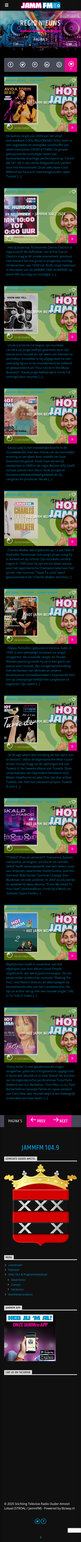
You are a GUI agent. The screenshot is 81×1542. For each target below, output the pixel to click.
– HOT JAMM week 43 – (41, 1033)
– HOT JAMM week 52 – (41, 312)
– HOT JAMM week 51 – (41, 414)
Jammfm (19, 125)
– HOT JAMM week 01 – (41, 102)
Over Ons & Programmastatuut (27, 1274)
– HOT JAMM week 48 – (41, 517)
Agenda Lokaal (16, 80)
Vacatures (17, 1289)
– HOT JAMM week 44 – (41, 931)
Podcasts (13, 1269)
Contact (16, 1284)
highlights (37, 80)
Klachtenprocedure (20, 1294)
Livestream (15, 1265)
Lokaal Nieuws (47, 592)
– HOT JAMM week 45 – (41, 824)
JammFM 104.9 (40, 1148)
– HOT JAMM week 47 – (41, 614)
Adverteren (18, 1280)
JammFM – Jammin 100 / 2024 (41, 214)
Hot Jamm (36, 494)
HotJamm (52, 494)
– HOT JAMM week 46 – (41, 721)
